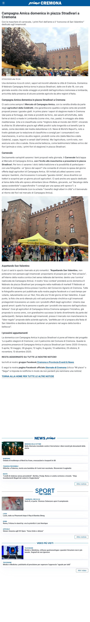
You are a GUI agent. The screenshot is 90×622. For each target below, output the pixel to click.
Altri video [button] (82, 570)
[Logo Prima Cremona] (45, 3)
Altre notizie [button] (81, 484)
